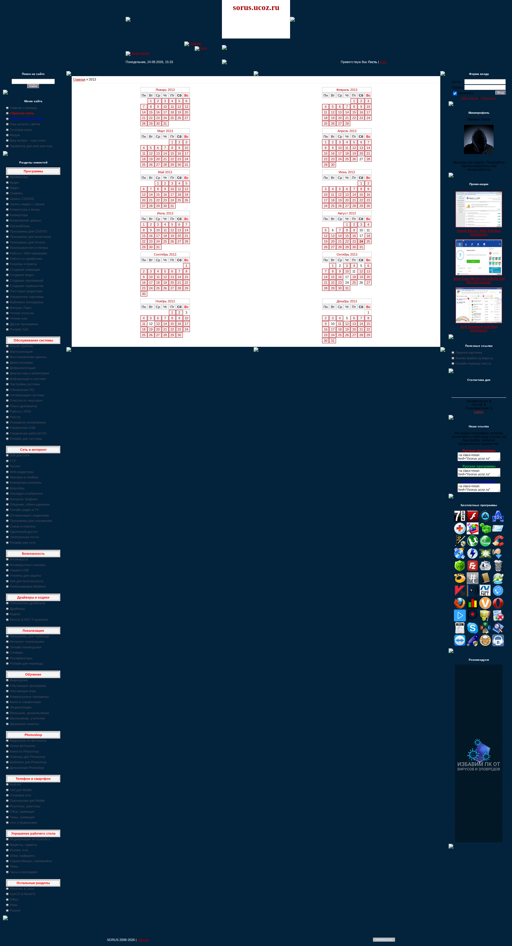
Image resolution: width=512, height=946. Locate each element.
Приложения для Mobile (27, 800)
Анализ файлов (21, 346)
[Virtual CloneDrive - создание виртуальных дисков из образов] (485, 645)
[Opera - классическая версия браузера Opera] (498, 608)
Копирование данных (25, 220)
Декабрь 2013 (347, 301)
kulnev (479, 411)
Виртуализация (21, 351)
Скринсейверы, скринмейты (31, 861)
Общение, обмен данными (30, 504)
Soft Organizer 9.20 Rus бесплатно (478, 328)
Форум (15, 135)
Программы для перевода (29, 636)
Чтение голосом (22, 313)
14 (143, 112)
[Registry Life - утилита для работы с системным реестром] (485, 620)
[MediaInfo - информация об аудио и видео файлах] (473, 595)
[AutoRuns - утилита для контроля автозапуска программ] (498, 533)
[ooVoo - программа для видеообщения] (485, 608)
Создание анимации (25, 269)
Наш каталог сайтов (25, 124)
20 (186, 112)
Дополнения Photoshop (27, 767)
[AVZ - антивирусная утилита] (460, 545)
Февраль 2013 (346, 90)
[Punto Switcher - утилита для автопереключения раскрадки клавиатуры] (473, 620)
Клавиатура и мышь (25, 209)
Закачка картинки (468, 352)
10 (165, 106)
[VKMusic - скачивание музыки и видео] (498, 645)
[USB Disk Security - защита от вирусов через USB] (473, 645)
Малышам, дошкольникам (29, 713)
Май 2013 (165, 172)
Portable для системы (26, 438)
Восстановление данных (28, 357)
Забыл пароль (470, 98)
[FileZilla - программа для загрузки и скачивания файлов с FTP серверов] (473, 570)
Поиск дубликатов (23, 406)
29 (151, 123)
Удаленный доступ (24, 531)
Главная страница (23, 108)
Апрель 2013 (346, 131)
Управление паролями (27, 297)
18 (172, 112)
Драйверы (17, 608)
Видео (14, 188)
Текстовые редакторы (26, 291)
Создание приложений (26, 280)
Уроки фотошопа (22, 746)
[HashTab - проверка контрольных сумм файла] (473, 583)
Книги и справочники (25, 702)
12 (179, 106)
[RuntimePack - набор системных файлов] (460, 632)
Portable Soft (19, 329)
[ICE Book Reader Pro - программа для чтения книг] (485, 583)
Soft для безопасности (26, 581)
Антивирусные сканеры (27, 565)
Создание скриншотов (26, 286)
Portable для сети (23, 542)
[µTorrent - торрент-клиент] (473, 545)
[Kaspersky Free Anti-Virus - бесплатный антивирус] (460, 595)
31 (165, 123)
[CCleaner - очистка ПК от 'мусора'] (498, 545)
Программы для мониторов (30, 236)
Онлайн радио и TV (24, 510)
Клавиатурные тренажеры (29, 696)
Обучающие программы (28, 685)
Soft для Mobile (21, 790)
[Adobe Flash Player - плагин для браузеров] (473, 520)
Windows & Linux (22, 888)
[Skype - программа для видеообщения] (473, 632)
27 (186, 118)
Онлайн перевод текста (473, 363)
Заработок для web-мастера (31, 146)
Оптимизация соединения (29, 515)
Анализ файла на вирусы (474, 358)
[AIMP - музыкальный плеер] (485, 520)
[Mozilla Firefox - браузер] (460, 608)
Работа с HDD (20, 411)
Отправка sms (20, 795)
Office (14, 899)
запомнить (466, 93)
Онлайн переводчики (25, 647)
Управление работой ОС (28, 433)
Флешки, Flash (20, 308)
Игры (13, 905)
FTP (13, 461)
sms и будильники (23, 822)
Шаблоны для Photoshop (28, 762)
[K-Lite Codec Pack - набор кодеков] (498, 583)
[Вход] (201, 48)
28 (143, 123)
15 (151, 112)
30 (158, 123)
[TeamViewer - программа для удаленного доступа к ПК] (460, 645)
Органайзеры (20, 226)
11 (172, 106)
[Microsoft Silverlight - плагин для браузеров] (498, 595)
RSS (383, 62)
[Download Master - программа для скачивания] (498, 558)
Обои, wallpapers (22, 855)
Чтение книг (19, 318)
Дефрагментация (23, 368)
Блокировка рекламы (25, 482)
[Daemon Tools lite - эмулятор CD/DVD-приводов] (473, 558)
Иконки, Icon (19, 850)
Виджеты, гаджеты (23, 844)
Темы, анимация (22, 817)
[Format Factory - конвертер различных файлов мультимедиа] (485, 570)
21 (143, 118)
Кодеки (15, 614)
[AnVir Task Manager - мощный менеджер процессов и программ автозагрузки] (460, 533)
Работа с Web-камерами (28, 253)
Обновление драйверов (27, 603)
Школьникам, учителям (27, 718)
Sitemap (143, 940)
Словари (16, 652)
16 (158, 112)
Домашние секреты (24, 724)
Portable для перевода (26, 663)
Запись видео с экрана (27, 204)
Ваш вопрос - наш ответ (28, 140)
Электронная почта (24, 537)
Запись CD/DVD (22, 199)
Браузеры (17, 488)
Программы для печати (27, 242)
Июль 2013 (165, 213)
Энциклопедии (20, 707)
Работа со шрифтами (26, 258)
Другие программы (24, 324)
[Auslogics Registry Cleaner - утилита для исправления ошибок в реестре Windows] (485, 533)
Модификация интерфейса (30, 839)
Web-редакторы (21, 472)
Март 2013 (165, 131)
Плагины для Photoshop (27, 757)
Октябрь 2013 (347, 254)
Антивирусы (19, 559)
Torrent (15, 466)
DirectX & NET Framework (29, 619)
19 (179, 112)
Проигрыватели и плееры (29, 247)
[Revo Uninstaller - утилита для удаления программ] (498, 620)
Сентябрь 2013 (165, 254)
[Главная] (192, 43)
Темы (14, 866)
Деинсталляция (21, 362)
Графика (16, 193)
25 (172, 118)
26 (179, 118)
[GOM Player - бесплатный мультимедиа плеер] (460, 583)
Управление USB (22, 427)
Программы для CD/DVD (28, 231)
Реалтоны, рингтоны (25, 806)
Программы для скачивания (31, 520)
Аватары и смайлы (24, 477)
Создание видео (22, 275)
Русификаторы (21, 658)
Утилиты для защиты (25, 575)
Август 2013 (347, 213)
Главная (79, 79)
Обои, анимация (22, 811)
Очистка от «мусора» (26, 400)
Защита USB (19, 570)
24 (165, 118)
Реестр (15, 417)
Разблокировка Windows (28, 586)
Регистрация (489, 98)
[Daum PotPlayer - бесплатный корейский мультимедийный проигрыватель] (460, 620)
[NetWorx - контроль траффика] (473, 608)
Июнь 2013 (347, 172)
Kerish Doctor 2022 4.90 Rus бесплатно (479, 232)
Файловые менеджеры (27, 302)
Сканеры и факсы (23, 264)
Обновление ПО (22, 390)
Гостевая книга (21, 130)
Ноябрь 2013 (165, 301)
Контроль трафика (23, 499)
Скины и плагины (23, 526)
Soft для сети (19, 455)
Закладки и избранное (26, 493)
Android (15, 784)
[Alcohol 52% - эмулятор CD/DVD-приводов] (498, 520)
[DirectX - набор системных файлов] (485, 558)
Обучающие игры (23, 691)
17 (165, 112)
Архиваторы (19, 177)
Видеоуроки (19, 680)
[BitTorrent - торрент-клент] (485, 545)
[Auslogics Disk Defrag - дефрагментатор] (473, 533)
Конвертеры (19, 215)
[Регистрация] (137, 53)
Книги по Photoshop (24, 751)
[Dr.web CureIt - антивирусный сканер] (460, 570)
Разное (15, 910)
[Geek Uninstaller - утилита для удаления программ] (498, 570)
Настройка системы (25, 384)
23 (158, 118)
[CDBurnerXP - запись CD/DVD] (460, 558)
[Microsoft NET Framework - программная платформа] (485, 595)
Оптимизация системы (27, 395)
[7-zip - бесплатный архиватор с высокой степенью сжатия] (460, 520)
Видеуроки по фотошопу (28, 740)
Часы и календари (23, 872)
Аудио (14, 182)
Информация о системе (28, 379)
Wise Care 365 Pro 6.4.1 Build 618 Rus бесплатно (479, 280)
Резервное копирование (28, 422)
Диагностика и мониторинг (29, 373)
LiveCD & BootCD (23, 894)
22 (151, 118)
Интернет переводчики (27, 641)
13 (186, 106)
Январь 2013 (165, 90)
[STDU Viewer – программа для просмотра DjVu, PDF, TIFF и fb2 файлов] (498, 632)
